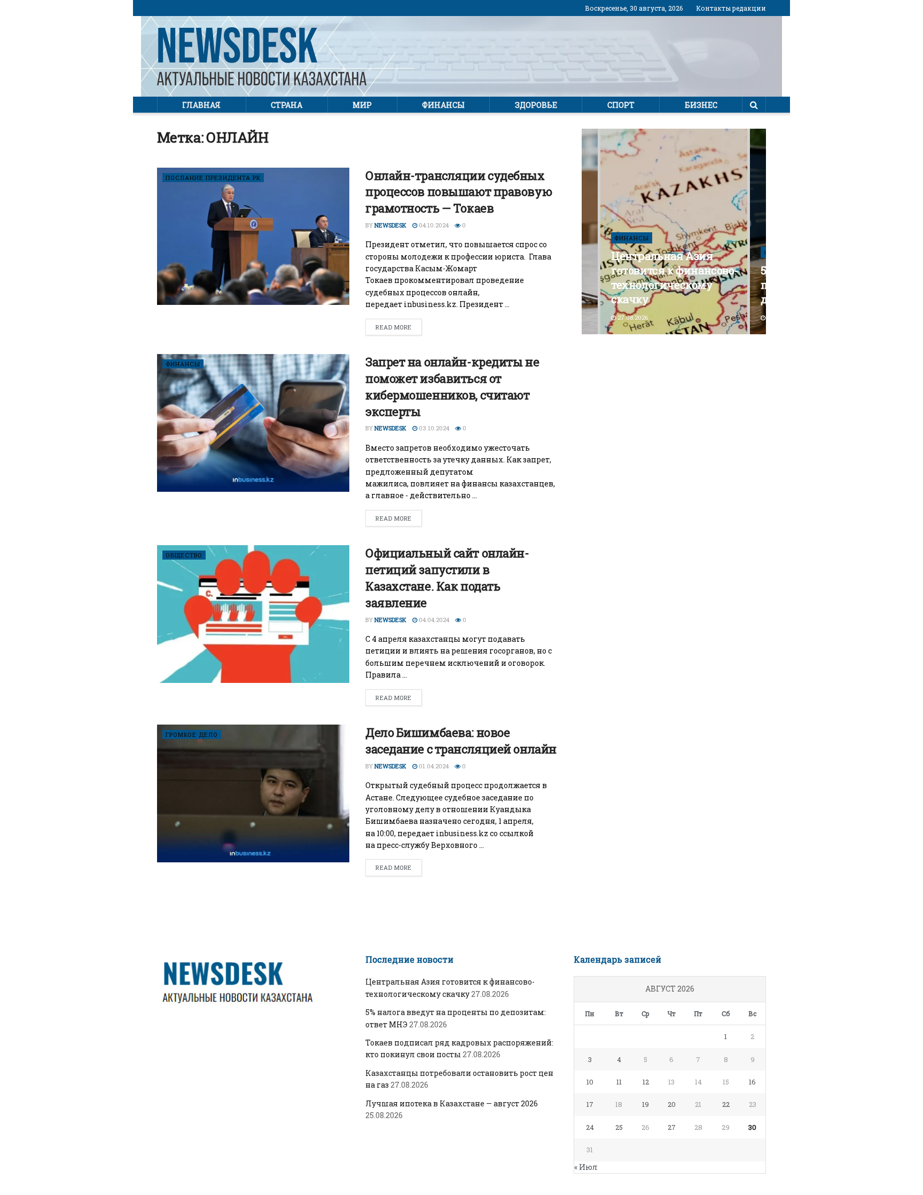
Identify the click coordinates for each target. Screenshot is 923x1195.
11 (619, 1082)
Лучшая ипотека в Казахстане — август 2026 (451, 1103)
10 (589, 1082)
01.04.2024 (433, 766)
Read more (394, 327)
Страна (286, 105)
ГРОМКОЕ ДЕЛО (192, 734)
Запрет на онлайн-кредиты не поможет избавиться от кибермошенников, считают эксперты (452, 386)
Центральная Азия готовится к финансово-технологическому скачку (674, 277)
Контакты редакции (731, 8)
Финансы (443, 105)
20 (672, 1104)
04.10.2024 (433, 225)
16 (752, 1082)
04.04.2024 (433, 620)
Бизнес (701, 105)
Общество (184, 555)
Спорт (621, 105)
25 (619, 1127)
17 (589, 1104)
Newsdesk (390, 225)
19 (645, 1104)
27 (672, 1127)
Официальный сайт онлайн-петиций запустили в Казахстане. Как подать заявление (447, 577)
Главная (201, 105)
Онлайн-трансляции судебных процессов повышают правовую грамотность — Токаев (458, 192)
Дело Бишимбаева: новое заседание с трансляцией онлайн (461, 741)
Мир (362, 105)
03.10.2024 (433, 428)
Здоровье (536, 105)
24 (590, 1127)
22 (726, 1104)
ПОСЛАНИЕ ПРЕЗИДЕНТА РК (213, 178)
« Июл (586, 1167)
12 (646, 1082)
